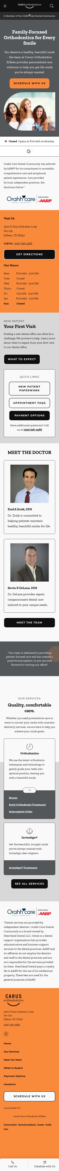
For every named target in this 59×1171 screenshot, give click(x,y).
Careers (40, 1124)
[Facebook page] (6, 1034)
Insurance (10, 1084)
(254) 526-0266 (23, 243)
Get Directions (29, 254)
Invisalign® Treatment (23, 867)
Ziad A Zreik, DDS (20, 509)
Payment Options (29, 415)
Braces (13, 797)
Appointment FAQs (29, 402)
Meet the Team (29, 622)
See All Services (29, 883)
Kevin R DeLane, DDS (22, 588)
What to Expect (22, 359)
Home (7, 1043)
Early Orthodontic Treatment (27, 804)
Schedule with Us (29, 83)
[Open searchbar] (51, 6)
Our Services (11, 1051)
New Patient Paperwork (29, 388)
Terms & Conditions (27, 1124)
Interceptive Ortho (20, 811)
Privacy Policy (10, 1124)
